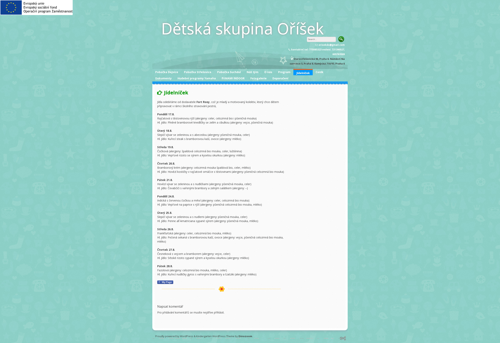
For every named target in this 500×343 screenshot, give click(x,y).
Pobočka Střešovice (197, 72)
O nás (268, 72)
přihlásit (219, 312)
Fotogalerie (258, 78)
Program (284, 72)
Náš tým (252, 72)
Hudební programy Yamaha (197, 78)
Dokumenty (163, 78)
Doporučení (280, 78)
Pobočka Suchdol (229, 72)
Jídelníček (303, 73)
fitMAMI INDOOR (233, 78)
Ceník (319, 72)
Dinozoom (245, 336)
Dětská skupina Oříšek (242, 28)
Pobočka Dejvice (166, 72)
